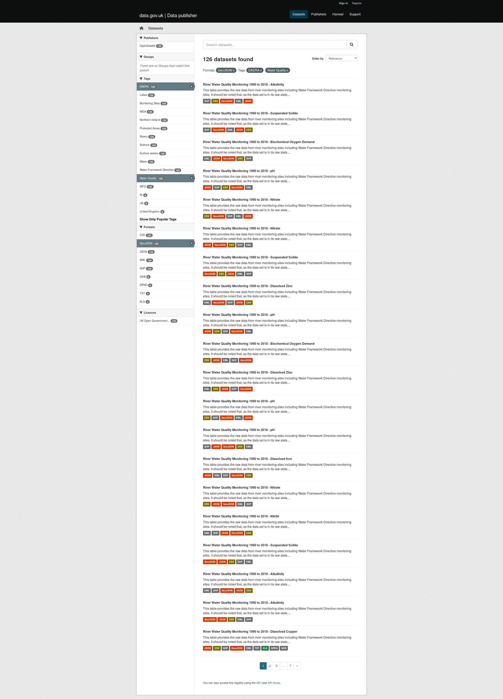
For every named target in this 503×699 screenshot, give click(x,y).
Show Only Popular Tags (158, 219)
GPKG (274, 648)
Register (357, 3)
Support (355, 14)
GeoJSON (226, 101)
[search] (352, 44)
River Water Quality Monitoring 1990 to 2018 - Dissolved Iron (247, 458)
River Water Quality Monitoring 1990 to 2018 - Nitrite (241, 516)
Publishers (318, 14)
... (283, 665)
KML (238, 101)
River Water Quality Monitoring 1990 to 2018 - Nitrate (241, 199)
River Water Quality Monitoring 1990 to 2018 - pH (239, 170)
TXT (257, 648)
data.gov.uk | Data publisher (168, 15)
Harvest (337, 14)
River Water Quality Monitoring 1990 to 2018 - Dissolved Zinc (248, 286)
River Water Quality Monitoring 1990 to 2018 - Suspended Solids (250, 113)
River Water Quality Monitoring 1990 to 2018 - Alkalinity (243, 84)
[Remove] (233, 70)
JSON (248, 101)
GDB (283, 648)
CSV (215, 101)
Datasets (299, 14)
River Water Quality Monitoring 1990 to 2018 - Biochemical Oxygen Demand (259, 142)
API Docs (273, 683)
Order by (318, 58)
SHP (206, 101)
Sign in (343, 3)
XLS (265, 648)
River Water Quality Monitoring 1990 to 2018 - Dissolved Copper (250, 631)
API (258, 683)
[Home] (141, 28)
